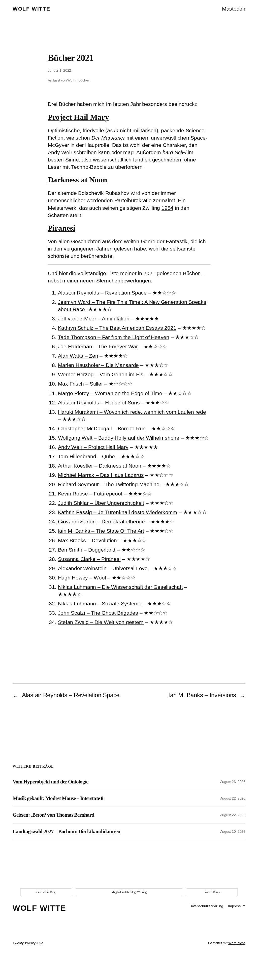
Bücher (83, 80)
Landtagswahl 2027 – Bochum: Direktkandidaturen (66, 831)
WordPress (236, 943)
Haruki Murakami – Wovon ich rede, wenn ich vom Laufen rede (132, 412)
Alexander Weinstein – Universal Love (103, 568)
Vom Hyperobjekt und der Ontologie (50, 781)
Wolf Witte (31, 9)
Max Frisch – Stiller (80, 384)
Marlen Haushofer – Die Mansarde (98, 365)
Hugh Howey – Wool (82, 577)
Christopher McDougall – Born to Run (102, 428)
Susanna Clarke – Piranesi (89, 559)
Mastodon (233, 9)
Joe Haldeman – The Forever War (98, 346)
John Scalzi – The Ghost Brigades (98, 613)
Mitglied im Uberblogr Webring (129, 892)
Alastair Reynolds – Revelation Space (102, 293)
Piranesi (61, 228)
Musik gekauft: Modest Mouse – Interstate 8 (58, 798)
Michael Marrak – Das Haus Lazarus (101, 475)
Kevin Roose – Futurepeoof (90, 493)
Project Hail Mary (78, 117)
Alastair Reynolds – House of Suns (99, 402)
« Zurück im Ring (45, 892)
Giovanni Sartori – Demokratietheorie (101, 521)
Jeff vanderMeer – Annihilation (94, 318)
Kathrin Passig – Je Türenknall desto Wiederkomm (117, 512)
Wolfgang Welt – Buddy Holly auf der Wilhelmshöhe (118, 438)
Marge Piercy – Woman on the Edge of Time (110, 393)
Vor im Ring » (212, 892)
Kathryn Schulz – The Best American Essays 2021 (117, 328)
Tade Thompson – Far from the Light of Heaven (113, 337)
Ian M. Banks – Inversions (202, 695)
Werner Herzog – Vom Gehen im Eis (100, 374)
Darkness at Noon (77, 180)
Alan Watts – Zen (78, 356)
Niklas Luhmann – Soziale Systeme (100, 603)
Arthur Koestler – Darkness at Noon (99, 466)
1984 (167, 208)
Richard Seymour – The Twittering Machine (108, 484)
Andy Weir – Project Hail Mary (93, 447)
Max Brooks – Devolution (87, 540)
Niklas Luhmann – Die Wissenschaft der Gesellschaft (120, 587)
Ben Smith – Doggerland (87, 550)
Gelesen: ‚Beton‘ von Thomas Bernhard (53, 815)
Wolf (70, 80)
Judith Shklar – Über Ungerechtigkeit (101, 503)
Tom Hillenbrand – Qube (86, 456)
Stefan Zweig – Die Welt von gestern (101, 622)
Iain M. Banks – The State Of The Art (101, 531)
